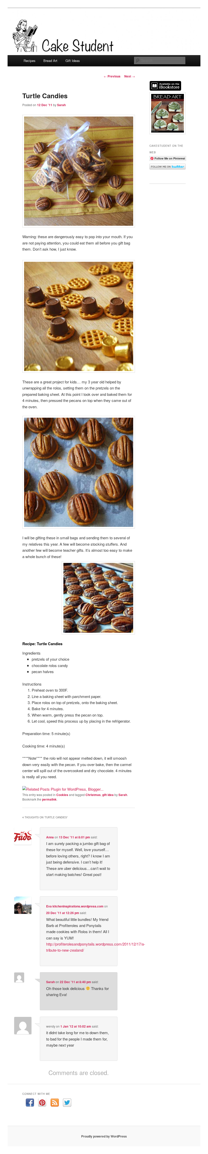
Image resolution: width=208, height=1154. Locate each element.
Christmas (93, 794)
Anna (50, 837)
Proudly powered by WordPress (104, 1136)
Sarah (61, 105)
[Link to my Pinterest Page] (42, 1103)
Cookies (62, 794)
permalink (49, 799)
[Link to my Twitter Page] (67, 1103)
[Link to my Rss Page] (54, 1103)
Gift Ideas (72, 60)
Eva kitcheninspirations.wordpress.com (74, 906)
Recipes (30, 60)
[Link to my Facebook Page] (30, 1103)
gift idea (108, 794)
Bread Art (50, 60)
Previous (112, 76)
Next (129, 76)
